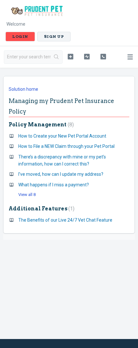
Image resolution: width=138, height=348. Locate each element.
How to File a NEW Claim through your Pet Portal (66, 146)
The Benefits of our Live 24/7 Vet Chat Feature (65, 220)
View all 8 (27, 194)
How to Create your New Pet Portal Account (62, 136)
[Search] (56, 57)
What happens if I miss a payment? (53, 184)
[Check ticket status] (86, 56)
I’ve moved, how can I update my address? (60, 174)
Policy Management (40, 125)
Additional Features (41, 209)
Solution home (23, 89)
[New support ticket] (70, 56)
